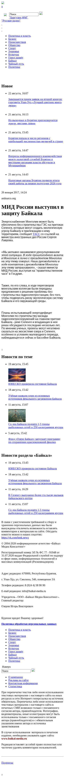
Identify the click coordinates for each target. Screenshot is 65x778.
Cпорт (12, 48)
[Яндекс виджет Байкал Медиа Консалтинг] (32, 30)
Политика (14, 66)
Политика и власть (19, 35)
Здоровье (13, 51)
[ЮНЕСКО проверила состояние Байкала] (17, 380)
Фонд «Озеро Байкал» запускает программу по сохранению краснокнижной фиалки (34, 441)
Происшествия (17, 42)
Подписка (7, 762)
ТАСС (36, 234)
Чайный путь (16, 63)
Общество (14, 45)
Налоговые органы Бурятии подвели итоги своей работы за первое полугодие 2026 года (34, 182)
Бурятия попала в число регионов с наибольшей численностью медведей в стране (35, 140)
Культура (13, 54)
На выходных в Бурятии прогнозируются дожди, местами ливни (32, 122)
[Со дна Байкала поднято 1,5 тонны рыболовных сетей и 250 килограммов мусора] (17, 421)
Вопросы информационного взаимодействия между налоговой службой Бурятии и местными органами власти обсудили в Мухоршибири (35, 161)
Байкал (12, 60)
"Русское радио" (11, 20)
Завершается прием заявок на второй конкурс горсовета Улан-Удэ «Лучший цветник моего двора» (35, 102)
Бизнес (12, 38)
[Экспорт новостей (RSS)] (32, 26)
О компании (15, 677)
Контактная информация (23, 683)
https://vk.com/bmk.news (15, 537)
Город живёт (15, 57)
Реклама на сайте (18, 680)
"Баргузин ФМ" (18, 17)
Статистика (15, 686)
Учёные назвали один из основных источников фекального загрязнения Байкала (35, 397)
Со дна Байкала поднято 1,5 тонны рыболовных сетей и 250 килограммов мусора (35, 426)
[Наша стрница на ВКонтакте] (32, 23)
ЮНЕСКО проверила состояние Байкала (32, 383)
